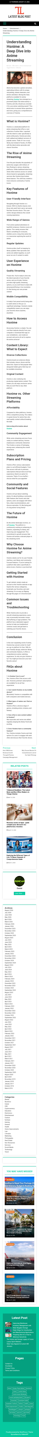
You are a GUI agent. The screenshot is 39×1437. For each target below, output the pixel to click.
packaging (27, 1409)
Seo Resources (10, 1143)
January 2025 (9, 954)
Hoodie (21, 1406)
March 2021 (9, 1059)
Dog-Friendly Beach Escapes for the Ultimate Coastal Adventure (18, 1296)
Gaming (7, 1122)
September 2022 (10, 1017)
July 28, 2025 (11, 1235)
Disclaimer (8, 1366)
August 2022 (9, 1020)
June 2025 (8, 942)
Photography (9, 1138)
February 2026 (9, 924)
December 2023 (10, 983)
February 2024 (9, 979)
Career (7, 1104)
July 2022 (8, 1022)
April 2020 (8, 1077)
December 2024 (10, 956)
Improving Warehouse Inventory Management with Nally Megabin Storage (22, 1325)
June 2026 (8, 915)
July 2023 (8, 995)
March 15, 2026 (12, 830)
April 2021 (8, 1056)
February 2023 (9, 1006)
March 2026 (9, 922)
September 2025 (10, 935)
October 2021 (9, 1043)
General (7, 1124)
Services (8, 1145)
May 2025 (8, 944)
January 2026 (9, 926)
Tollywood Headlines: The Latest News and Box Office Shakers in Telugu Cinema (18, 792)
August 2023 (9, 992)
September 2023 (10, 990)
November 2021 (10, 1040)
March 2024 (9, 976)
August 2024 (9, 965)
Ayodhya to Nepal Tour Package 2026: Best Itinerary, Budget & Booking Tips (18, 1198)
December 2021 (10, 1038)
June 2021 (8, 1052)
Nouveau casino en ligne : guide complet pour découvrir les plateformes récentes (18, 825)
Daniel (10, 65)
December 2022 (10, 1011)
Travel (7, 1152)
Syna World (26, 1412)
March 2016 (9, 1088)
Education (8, 1111)
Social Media (9, 1147)
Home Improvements (12, 1129)
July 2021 (8, 1049)
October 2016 (9, 1086)
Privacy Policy (10, 1368)
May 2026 (8, 917)
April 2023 (8, 1001)
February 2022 (9, 1033)
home (31, 1403)
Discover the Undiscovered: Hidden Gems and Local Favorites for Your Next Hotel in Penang (19, 1231)
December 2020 (10, 1065)
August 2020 (9, 1074)
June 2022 (8, 1024)
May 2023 (8, 999)
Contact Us (8, 1364)
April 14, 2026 (11, 797)
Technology (8, 1149)
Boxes (9, 1388)
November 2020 (10, 1068)
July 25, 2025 (11, 1267)
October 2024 (9, 960)
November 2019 (10, 1079)
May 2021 (8, 1054)
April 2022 (8, 1029)
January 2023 (9, 1008)
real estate (12, 1412)
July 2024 (8, 967)
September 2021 (10, 1045)
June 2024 (8, 970)
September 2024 (10, 963)
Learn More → (19, 893)
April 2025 (8, 947)
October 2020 (9, 1070)
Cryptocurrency (10, 1108)
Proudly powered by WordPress (17, 1432)
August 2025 (9, 938)
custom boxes (22, 1391)
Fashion (7, 1118)
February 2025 (9, 951)
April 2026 (8, 919)
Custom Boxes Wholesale (19, 1394)
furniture (7, 1120)
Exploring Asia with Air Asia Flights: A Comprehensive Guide (19, 1264)
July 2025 (8, 940)
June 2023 (8, 997)
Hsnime (13, 67)
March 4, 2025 (11, 862)
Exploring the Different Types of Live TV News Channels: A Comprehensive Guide (18, 857)
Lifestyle (8, 1134)
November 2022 (10, 1013)
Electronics (8, 1113)
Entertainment (27, 65)
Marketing (8, 1136)
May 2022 (8, 1027)
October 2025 (9, 933)
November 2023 (10, 986)
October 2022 (9, 1015)
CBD (6, 1106)
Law (6, 1131)
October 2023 (9, 988)
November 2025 (10, 931)
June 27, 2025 (11, 1300)
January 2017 (9, 1084)
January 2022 (9, 1036)
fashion (21, 1403)
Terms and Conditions (12, 1370)
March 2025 (9, 949)
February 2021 (9, 1061)
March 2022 (9, 1031)
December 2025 (10, 928)
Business (8, 1102)
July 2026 (8, 913)
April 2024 (8, 974)
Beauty (7, 1099)
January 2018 (9, 1081)
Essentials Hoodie (23, 1400)
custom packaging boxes (16, 1397)
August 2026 (9, 910)
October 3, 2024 (18, 65)
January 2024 (9, 981)
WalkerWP (24, 1434)
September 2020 (10, 1072)
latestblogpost (12, 1409)
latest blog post (29, 1406)
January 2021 (9, 1063)
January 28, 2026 (12, 1203)
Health (7, 1127)
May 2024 (8, 972)
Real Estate (8, 1140)
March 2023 (9, 1004)
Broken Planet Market (18, 1388)
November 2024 (10, 958)
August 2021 (9, 1047)
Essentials (14, 1400)
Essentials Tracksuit (11, 1403)
